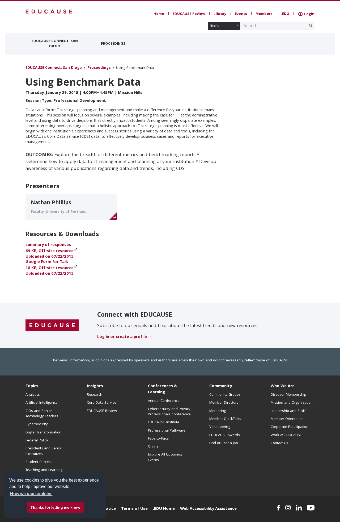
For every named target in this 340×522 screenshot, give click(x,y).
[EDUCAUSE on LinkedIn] (299, 507)
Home (159, 14)
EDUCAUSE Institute (163, 422)
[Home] (49, 11)
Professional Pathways (167, 431)
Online (153, 447)
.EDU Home (164, 509)
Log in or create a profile (122, 337)
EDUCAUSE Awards (224, 435)
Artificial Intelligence (42, 403)
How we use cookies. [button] (31, 493)
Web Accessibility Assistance (208, 509)
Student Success (39, 462)
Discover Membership (288, 395)
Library (220, 14)
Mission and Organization (292, 403)
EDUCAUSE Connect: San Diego (55, 43)
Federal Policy (37, 441)
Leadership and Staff (288, 411)
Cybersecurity (37, 424)
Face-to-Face (158, 439)
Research (94, 395)
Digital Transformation (43, 433)
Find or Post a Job (223, 443)
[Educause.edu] (52, 325)
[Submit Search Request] (311, 25)
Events (241, 14)
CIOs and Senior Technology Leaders (42, 413)
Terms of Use (134, 509)
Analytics (33, 395)
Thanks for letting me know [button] (55, 507)
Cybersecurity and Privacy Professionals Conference (169, 411)
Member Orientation (287, 419)
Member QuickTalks (225, 419)
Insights (95, 386)
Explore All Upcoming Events (165, 457)
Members (264, 14)
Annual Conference (164, 401)
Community (220, 386)
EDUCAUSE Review (189, 14)
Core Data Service (101, 403)
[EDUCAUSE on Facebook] (278, 507)
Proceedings (113, 44)
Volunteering (219, 427)
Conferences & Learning (162, 389)
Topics (32, 386)
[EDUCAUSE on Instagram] (288, 507)
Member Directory (224, 403)
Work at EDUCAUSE (286, 435)
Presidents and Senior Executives (44, 451)
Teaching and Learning (44, 470)
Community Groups (225, 395)
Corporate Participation (289, 427)
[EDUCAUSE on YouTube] (310, 507)
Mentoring (217, 411)
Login (308, 14)
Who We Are (283, 386)
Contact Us (279, 443)
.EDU (285, 14)
